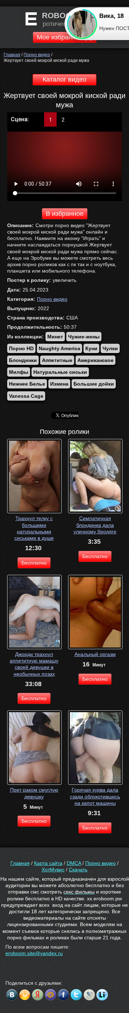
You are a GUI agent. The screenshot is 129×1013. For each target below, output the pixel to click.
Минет (55, 336)
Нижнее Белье (27, 384)
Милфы (18, 372)
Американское (95, 360)
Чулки (110, 348)
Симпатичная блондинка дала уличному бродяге (94, 524)
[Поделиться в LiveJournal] (89, 994)
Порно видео (52, 299)
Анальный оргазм (95, 654)
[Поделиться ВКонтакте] (12, 994)
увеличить (64, 280)
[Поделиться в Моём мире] (50, 994)
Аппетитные (57, 360)
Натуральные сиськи (60, 372)
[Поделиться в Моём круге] (37, 994)
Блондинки (23, 360)
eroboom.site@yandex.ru (34, 953)
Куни (91, 348)
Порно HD (21, 348)
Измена (59, 384)
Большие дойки (93, 384)
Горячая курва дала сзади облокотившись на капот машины (95, 796)
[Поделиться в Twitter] (76, 994)
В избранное (64, 213)
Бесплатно (34, 563)
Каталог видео (64, 79)
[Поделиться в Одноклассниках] (24, 994)
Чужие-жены (84, 336)
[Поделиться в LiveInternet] (102, 994)
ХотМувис (53, 869)
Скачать (78, 869)
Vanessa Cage (26, 396)
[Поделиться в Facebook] (63, 994)
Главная (20, 863)
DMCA (74, 863)
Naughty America (59, 348)
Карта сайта (48, 863)
